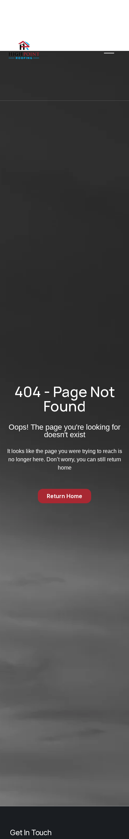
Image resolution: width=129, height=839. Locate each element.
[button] (109, 50)
